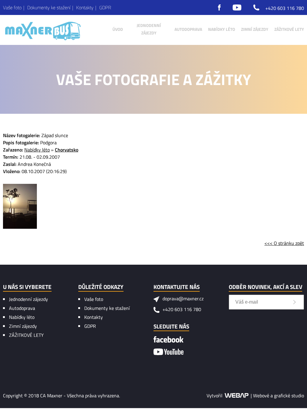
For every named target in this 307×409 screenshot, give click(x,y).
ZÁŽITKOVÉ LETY (26, 335)
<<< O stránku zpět (284, 243)
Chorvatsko (66, 149)
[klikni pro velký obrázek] (20, 206)
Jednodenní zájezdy (28, 299)
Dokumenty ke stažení (107, 308)
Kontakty (93, 317)
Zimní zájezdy (23, 326)
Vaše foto (93, 299)
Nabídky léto (37, 149)
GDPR (90, 326)
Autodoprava (22, 308)
